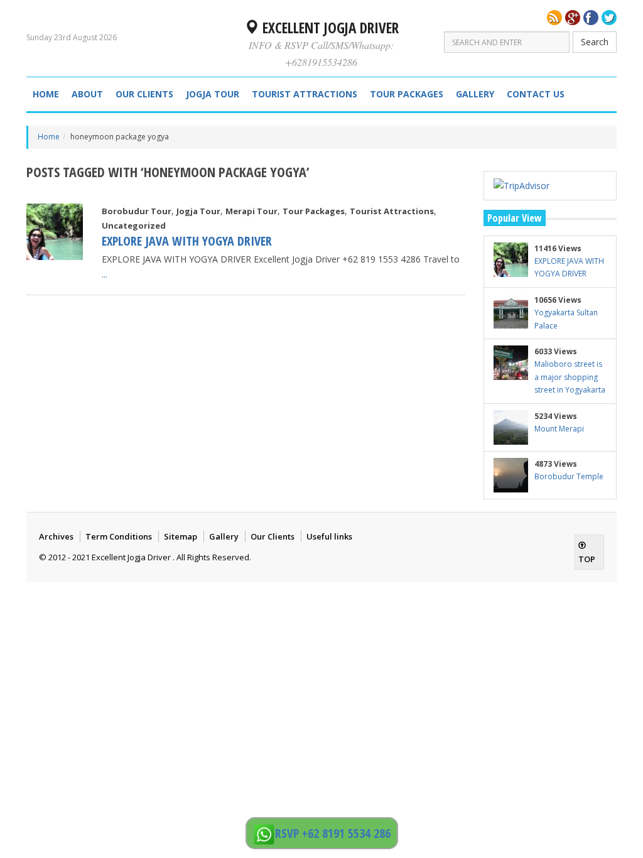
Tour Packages (406, 94)
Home (46, 94)
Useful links (329, 536)
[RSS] (554, 17)
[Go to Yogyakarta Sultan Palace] (511, 311)
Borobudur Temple (568, 476)
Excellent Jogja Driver (329, 28)
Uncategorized (134, 225)
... (104, 274)
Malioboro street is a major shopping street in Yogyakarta (569, 377)
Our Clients (144, 94)
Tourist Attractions (304, 94)
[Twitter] (609, 17)
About (87, 94)
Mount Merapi (559, 428)
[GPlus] (572, 17)
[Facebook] (590, 17)
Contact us (536, 94)
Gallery (475, 94)
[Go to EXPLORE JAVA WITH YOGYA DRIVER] (54, 232)
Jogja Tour (212, 94)
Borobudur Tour (136, 211)
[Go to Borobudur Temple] (511, 475)
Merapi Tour (251, 211)
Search (594, 42)
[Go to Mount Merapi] (511, 427)
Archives (56, 536)
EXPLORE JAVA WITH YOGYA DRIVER (187, 240)
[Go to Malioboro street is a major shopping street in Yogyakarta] (511, 362)
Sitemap (180, 536)
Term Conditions (118, 536)
